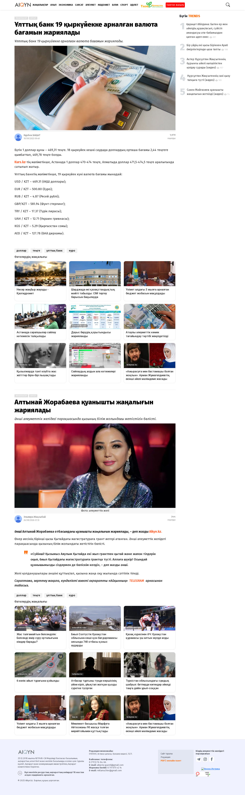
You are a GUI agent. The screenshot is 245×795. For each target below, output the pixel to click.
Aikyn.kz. (155, 531)
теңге (36, 250)
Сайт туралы (167, 753)
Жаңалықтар (21, 18)
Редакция (165, 757)
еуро (72, 250)
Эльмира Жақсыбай (35, 517)
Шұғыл (33, 18)
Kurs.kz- (20, 162)
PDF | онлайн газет (171, 760)
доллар (21, 250)
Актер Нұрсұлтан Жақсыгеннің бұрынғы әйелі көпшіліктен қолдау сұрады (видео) (206, 63)
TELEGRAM (136, 581)
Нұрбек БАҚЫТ (32, 135)
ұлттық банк (54, 250)
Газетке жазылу (175, 4)
